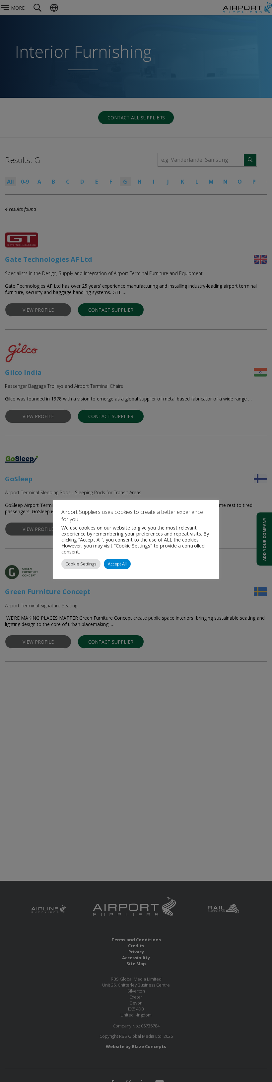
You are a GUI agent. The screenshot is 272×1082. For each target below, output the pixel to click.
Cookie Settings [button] (81, 564)
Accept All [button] (117, 564)
